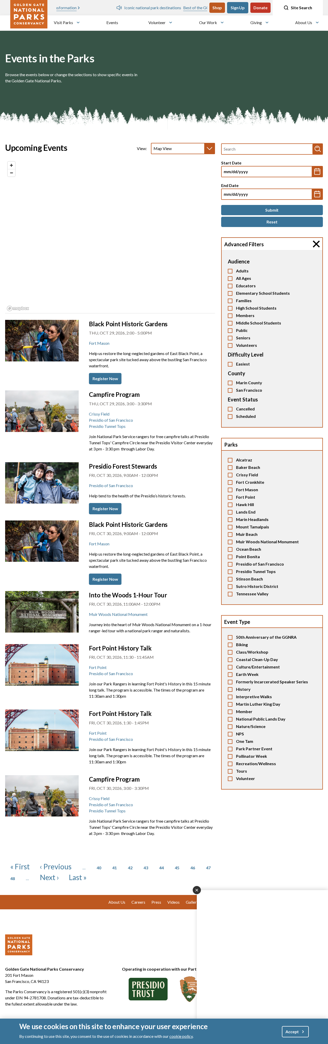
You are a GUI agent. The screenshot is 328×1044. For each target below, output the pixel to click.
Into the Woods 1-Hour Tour (128, 595)
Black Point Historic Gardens (128, 324)
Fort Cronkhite (250, 482)
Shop (217, 7)
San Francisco (249, 390)
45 (177, 867)
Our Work (208, 22)
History (243, 689)
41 (114, 867)
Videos (173, 902)
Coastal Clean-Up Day (257, 659)
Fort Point (245, 497)
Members (245, 315)
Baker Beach (248, 467)
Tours (241, 771)
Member (244, 711)
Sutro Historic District (257, 586)
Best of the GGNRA (141, 7)
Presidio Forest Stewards (123, 466)
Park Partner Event (254, 748)
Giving (256, 22)
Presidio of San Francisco (260, 564)
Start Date (231, 162)
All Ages (243, 278)
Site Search (301, 7)
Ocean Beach (248, 549)
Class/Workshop (252, 651)
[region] (110, 236)
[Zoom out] (11, 172)
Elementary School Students (263, 293)
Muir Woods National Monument (267, 541)
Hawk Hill (245, 504)
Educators (246, 285)
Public (242, 330)
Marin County (249, 382)
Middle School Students (258, 322)
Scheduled (246, 416)
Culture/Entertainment (258, 666)
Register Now (105, 378)
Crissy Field (247, 474)
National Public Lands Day (260, 718)
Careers (138, 902)
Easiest (243, 363)
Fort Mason (247, 489)
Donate (260, 7)
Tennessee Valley (252, 593)
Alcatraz (244, 459)
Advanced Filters (244, 244)
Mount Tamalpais (252, 526)
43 (146, 867)
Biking (242, 644)
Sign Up (238, 7)
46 (192, 867)
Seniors (243, 337)
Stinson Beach (249, 578)
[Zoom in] (11, 165)
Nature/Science (250, 726)
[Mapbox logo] (18, 308)
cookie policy (181, 1035)
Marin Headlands (252, 519)
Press (156, 902)
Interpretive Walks (254, 696)
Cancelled (245, 408)
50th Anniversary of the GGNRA (266, 637)
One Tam (244, 741)
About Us (303, 22)
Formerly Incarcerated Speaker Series (272, 681)
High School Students (256, 308)
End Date (230, 185)
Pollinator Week (251, 756)
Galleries (193, 902)
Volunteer (157, 22)
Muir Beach (247, 534)
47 (208, 867)
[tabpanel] (110, 236)
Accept (292, 1031)
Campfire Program (114, 394)
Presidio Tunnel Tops (256, 571)
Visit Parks (63, 22)
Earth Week (247, 674)
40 (99, 867)
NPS (240, 733)
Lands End (245, 511)
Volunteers (246, 345)
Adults (242, 270)
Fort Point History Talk (120, 648)
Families (244, 300)
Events (112, 22)
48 (12, 878)
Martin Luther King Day (258, 704)
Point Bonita (248, 556)
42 (130, 867)
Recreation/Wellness (256, 763)
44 (161, 867)
